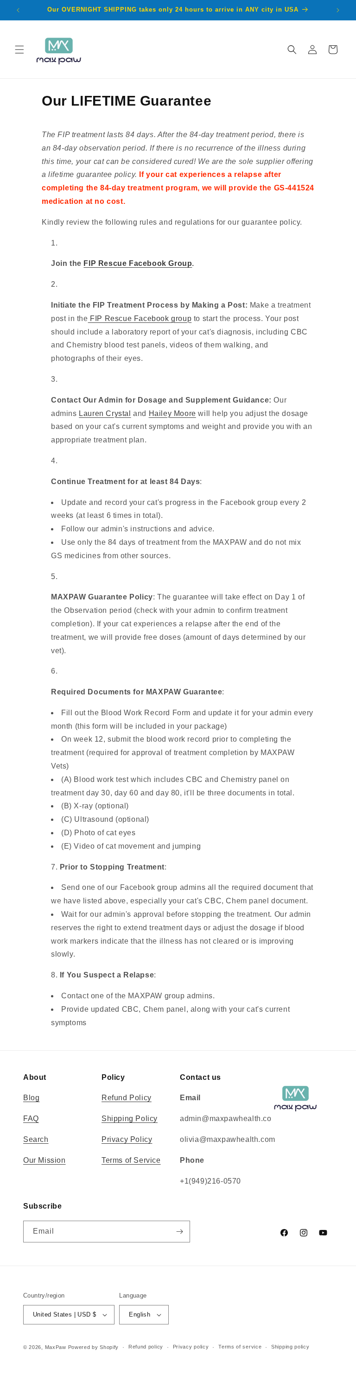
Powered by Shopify (93, 1347)
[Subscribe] (179, 1231)
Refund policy (145, 1346)
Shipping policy (290, 1346)
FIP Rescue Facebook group (140, 318)
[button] (19, 49)
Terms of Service (131, 1160)
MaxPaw (55, 1347)
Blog (31, 1098)
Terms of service (239, 1346)
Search (36, 1139)
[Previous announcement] (18, 10)
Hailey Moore (172, 413)
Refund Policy (127, 1098)
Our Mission (44, 1160)
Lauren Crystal (105, 413)
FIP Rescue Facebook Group (137, 263)
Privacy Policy (127, 1139)
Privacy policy (191, 1346)
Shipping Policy (130, 1118)
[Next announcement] (338, 10)
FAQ (31, 1118)
